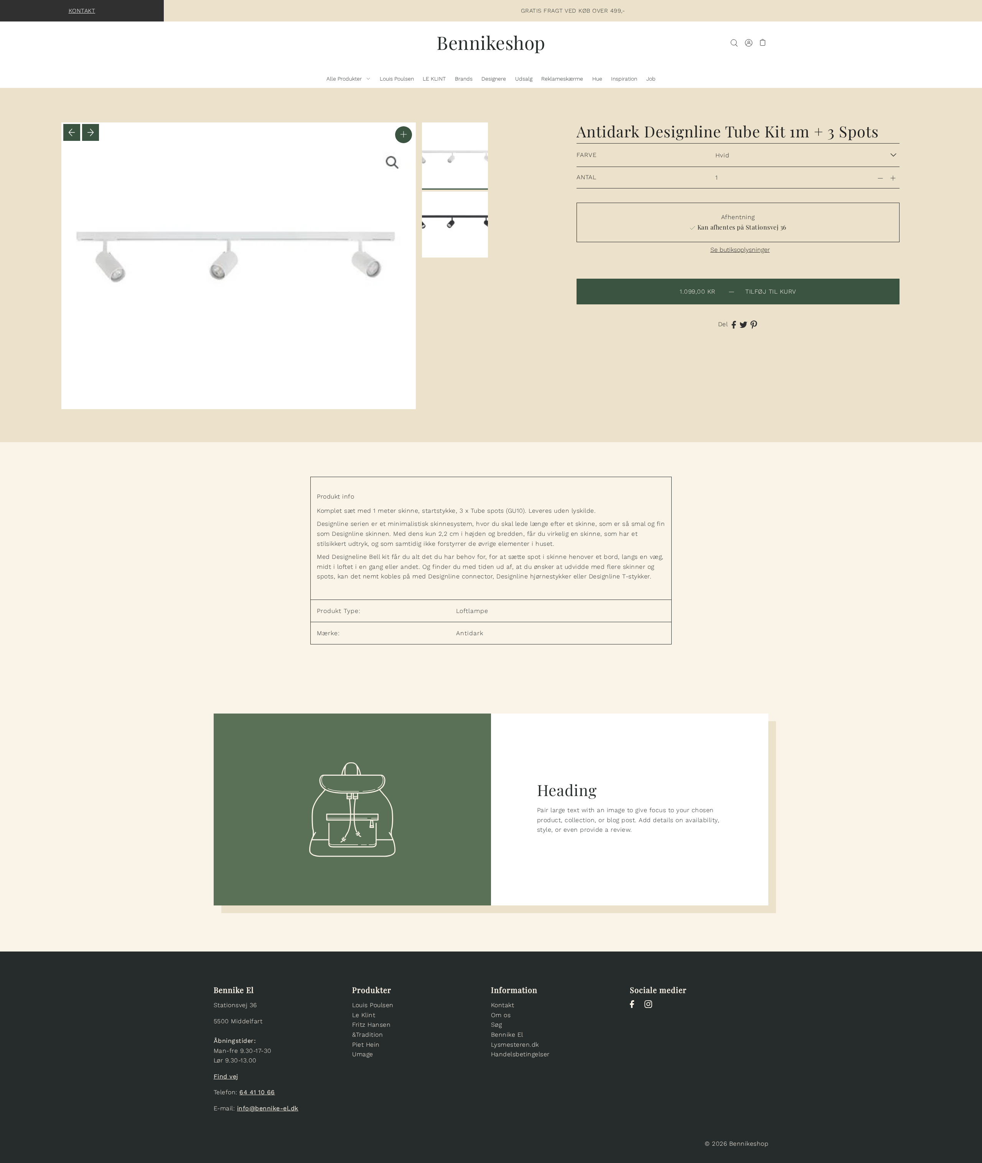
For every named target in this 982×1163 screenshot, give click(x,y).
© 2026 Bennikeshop (736, 1143)
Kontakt (82, 10)
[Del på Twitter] (743, 324)
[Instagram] (650, 1008)
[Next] (90, 132)
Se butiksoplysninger (740, 250)
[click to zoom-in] (403, 134)
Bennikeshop (491, 42)
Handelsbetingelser (520, 1054)
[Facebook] (634, 1008)
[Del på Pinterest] (754, 324)
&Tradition (367, 1034)
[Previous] (71, 132)
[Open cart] (763, 42)
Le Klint (363, 1015)
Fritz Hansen (371, 1024)
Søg (496, 1024)
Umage (362, 1054)
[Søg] (734, 42)
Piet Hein (366, 1044)
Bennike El (507, 1034)
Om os (501, 1015)
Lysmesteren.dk (515, 1044)
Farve (587, 155)
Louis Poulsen (373, 1005)
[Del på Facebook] (734, 324)
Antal (586, 177)
